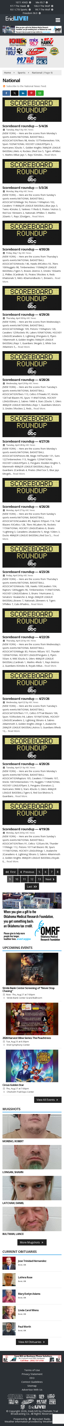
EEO (32, 1377)
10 (16, 879)
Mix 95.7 (40, 2)
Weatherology (51, 1421)
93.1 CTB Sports (19, 9)
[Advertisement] (32, 29)
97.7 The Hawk (18, 5)
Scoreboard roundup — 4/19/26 (25, 829)
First (13, 872)
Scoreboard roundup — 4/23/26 (25, 572)
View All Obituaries (30, 1342)
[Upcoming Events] (32, 969)
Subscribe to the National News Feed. (26, 86)
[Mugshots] (32, 1126)
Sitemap (32, 1385)
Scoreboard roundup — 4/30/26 (25, 249)
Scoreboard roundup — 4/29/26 (25, 314)
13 (39, 879)
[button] (58, 20)
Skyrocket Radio (41, 1418)
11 (24, 879)
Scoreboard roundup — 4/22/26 (25, 637)
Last (30, 886)
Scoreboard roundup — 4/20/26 (25, 764)
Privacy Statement (32, 1374)
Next (48, 879)
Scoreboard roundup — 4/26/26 (25, 506)
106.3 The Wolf (42, 5)
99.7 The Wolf (43, 9)
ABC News (28, 129)
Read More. (50, 154)
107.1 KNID (22, 2)
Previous (28, 872)
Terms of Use (32, 1370)
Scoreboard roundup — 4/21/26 (25, 698)
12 (31, 879)
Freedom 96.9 (30, 13)
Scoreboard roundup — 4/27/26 (25, 441)
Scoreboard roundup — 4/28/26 (25, 379)
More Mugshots (30, 1242)
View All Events (46, 1100)
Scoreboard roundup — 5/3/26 (25, 187)
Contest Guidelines (32, 1381)
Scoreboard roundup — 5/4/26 (25, 126)
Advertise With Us (32, 1389)
